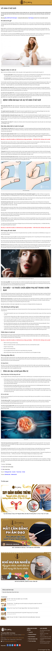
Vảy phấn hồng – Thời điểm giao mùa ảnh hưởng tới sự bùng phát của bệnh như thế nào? (24, 603)
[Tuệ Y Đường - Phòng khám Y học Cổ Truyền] (26, 2)
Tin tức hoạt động (32, 641)
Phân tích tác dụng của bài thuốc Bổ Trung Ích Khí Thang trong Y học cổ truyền (22, 612)
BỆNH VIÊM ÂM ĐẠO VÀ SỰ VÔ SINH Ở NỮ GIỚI (22, 100)
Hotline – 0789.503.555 (34, 139)
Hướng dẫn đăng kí (32, 634)
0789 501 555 (9, 637)
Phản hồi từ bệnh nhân (32, 638)
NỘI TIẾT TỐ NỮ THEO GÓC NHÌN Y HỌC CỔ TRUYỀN (17, 598)
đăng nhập (9, 592)
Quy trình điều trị (31, 636)
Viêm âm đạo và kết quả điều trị (15, 371)
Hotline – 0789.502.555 (34, 227)
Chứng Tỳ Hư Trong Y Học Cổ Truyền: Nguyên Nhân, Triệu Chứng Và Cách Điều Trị (23, 608)
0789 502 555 (15, 637)
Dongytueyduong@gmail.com (11, 641)
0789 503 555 (21, 637)
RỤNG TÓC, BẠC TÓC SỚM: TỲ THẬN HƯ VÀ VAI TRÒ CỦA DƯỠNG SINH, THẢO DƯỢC (23, 617)
